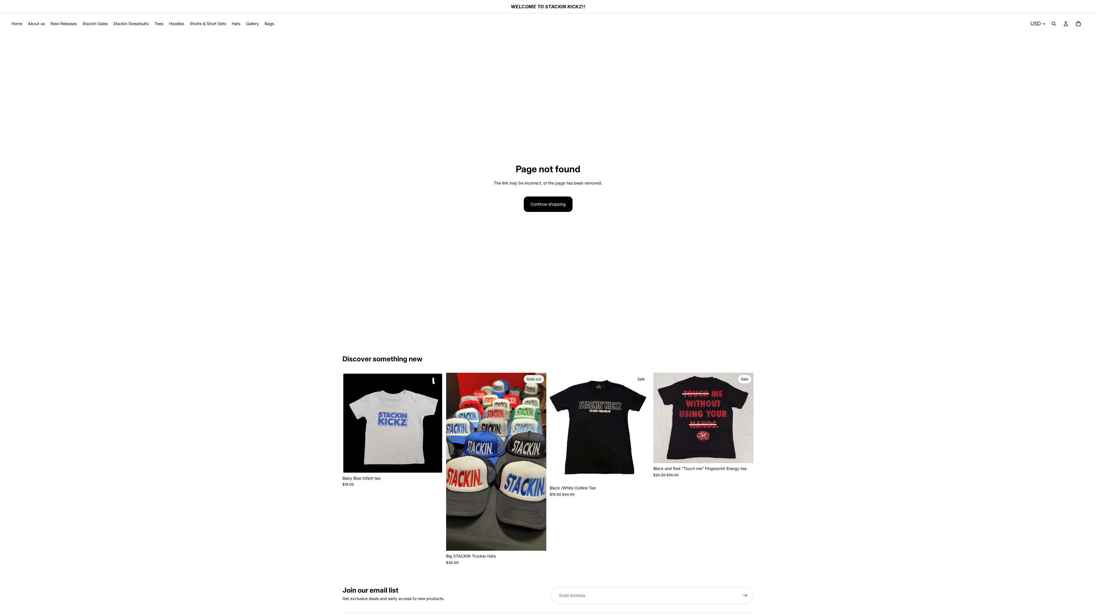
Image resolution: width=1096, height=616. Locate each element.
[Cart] (1078, 23)
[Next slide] (745, 418)
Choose (749, 454)
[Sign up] (745, 595)
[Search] (1053, 23)
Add (438, 463)
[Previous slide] (661, 418)
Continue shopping (548, 204)
